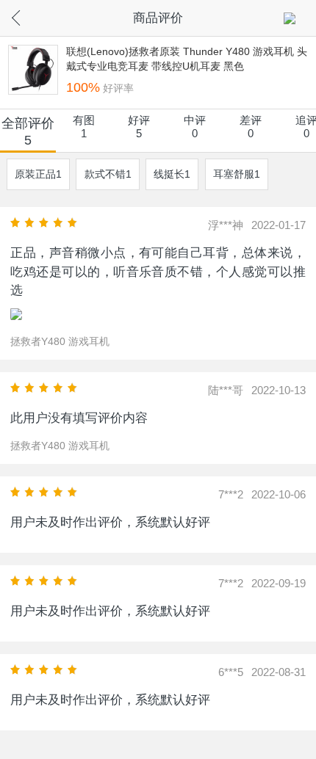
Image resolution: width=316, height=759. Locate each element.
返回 (29, 15)
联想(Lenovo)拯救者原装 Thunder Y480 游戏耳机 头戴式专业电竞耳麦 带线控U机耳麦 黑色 (186, 59)
